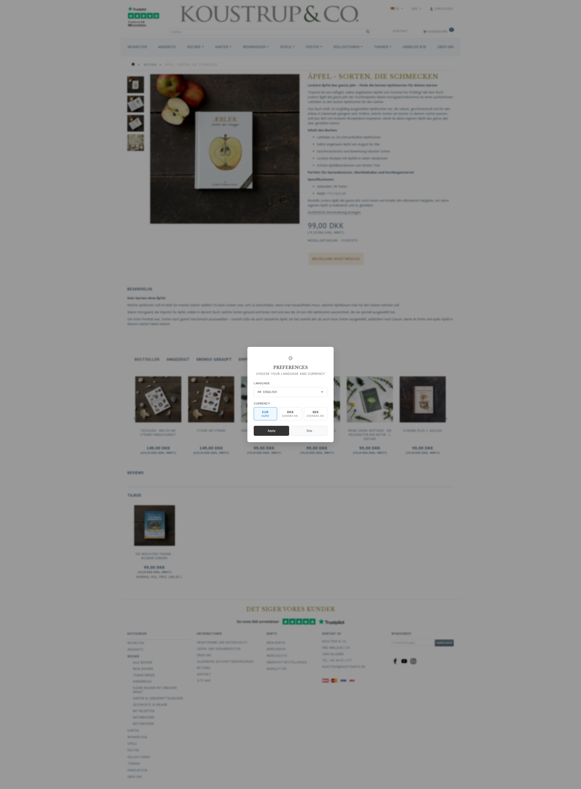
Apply (272, 430)
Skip (309, 430)
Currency (262, 403)
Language (262, 383)
